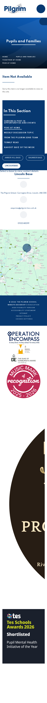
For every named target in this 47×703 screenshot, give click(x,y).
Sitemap (24, 313)
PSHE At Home (9, 63)
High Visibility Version (23, 307)
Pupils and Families (26, 57)
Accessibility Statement (23, 310)
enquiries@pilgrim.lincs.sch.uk (23, 208)
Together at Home (11, 60)
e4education (32, 305)
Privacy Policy (23, 316)
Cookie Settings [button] (24, 319)
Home (5, 57)
